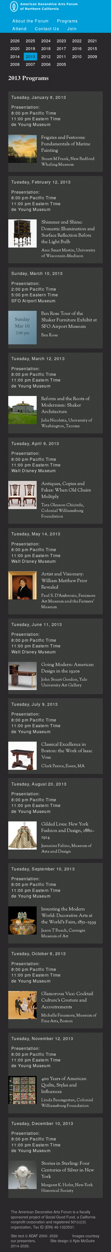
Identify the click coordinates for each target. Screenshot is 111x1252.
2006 (46, 64)
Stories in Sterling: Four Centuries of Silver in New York (67, 1170)
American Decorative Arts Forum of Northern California (43, 6)
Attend (19, 28)
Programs (67, 21)
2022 (77, 41)
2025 (30, 41)
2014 (15, 56)
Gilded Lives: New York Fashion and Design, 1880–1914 (67, 831)
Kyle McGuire (84, 1240)
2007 (30, 64)
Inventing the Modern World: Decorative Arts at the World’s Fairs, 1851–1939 (68, 916)
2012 (46, 56)
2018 (46, 48)
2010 (77, 56)
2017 (61, 48)
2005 (61, 64)
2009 (92, 56)
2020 (15, 48)
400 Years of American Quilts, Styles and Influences (63, 1085)
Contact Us (47, 28)
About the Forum (30, 21)
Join (72, 28)
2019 (30, 48)
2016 (77, 48)
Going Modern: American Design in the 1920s (67, 668)
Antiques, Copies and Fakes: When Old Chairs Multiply (66, 490)
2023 (61, 41)
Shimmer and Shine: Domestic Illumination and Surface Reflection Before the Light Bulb (68, 232)
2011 (61, 56)
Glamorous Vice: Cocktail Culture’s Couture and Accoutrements (67, 1000)
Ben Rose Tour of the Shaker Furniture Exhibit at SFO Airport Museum (69, 320)
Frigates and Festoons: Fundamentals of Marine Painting (65, 144)
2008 (15, 64)
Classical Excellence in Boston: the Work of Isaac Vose (66, 751)
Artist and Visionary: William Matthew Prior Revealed (64, 581)
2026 (15, 41)
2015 (92, 48)
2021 (92, 41)
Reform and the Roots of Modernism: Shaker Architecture (65, 405)
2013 (30, 56)
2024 (46, 41)
